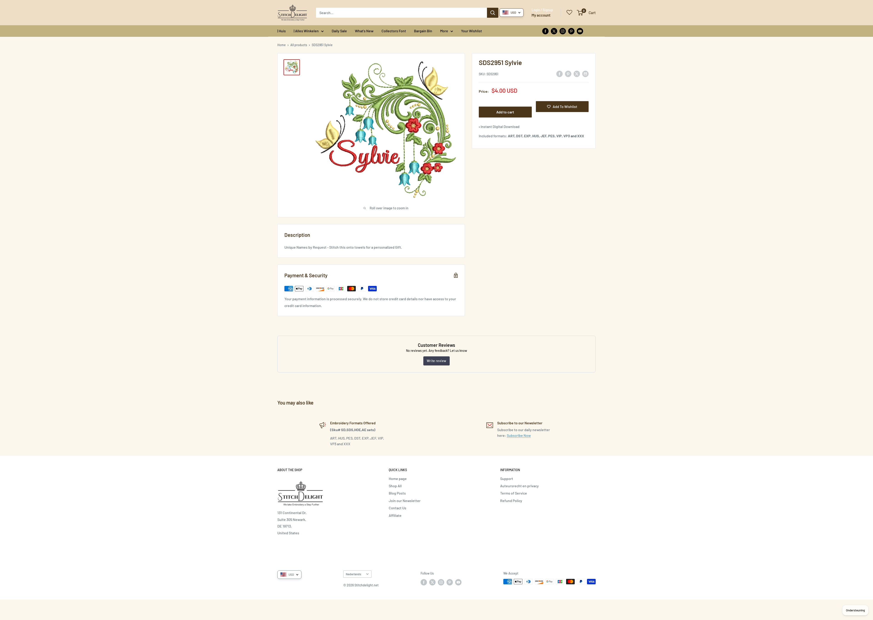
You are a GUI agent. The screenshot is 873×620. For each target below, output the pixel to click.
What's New (364, 31)
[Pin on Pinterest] (568, 73)
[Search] (492, 13)
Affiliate (395, 515)
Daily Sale (339, 31)
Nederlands (353, 574)
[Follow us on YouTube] (580, 30)
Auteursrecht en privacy (519, 486)
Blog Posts (397, 493)
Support (506, 478)
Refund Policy (511, 500)
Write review (436, 361)
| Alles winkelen (306, 31)
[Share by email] (585, 73)
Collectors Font (393, 31)
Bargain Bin (423, 31)
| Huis (281, 31)
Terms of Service (513, 493)
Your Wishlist (471, 31)
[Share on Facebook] (559, 73)
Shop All (395, 486)
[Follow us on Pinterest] (571, 30)
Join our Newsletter (405, 500)
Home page (398, 478)
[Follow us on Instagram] (562, 30)
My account (541, 15)
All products (298, 45)
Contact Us (397, 508)
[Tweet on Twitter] (577, 73)
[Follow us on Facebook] (545, 30)
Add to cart (505, 112)
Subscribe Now (519, 435)
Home (281, 45)
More (444, 31)
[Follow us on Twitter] (554, 30)
